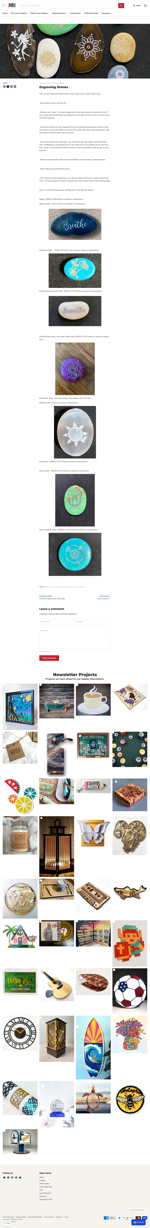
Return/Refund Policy (35, 1217)
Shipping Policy (21, 1217)
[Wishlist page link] (3, 5)
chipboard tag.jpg (20, 748)
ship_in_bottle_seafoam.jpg (56, 701)
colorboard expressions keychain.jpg (93, 786)
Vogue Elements (59, 13)
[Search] (121, 5)
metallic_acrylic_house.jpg (20, 935)
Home (5, 13)
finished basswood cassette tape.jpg (93, 895)
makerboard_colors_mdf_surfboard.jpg (93, 1048)
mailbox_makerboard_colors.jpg (20, 1142)
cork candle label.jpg (20, 835)
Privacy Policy (49, 1217)
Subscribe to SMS (45, 1199)
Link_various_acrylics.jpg (129, 943)
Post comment (49, 658)
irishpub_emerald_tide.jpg (20, 981)
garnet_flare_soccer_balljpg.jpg (129, 991)
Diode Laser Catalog (39, 13)
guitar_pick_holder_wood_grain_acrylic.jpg (56, 984)
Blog (47, 587)
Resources (106, 13)
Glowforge (65, 587)
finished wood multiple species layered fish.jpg (129, 892)
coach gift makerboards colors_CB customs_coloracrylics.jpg (93, 746)
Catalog (42, 1180)
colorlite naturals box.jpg (129, 795)
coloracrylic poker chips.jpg (129, 749)
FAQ (41, 1190)
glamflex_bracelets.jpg (20, 1098)
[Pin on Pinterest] (15, 86)
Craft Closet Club (91, 13)
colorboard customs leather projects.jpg (56, 791)
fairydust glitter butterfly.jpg (93, 832)
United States (136, 1210)
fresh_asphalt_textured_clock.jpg (20, 1033)
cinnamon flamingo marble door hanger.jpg (56, 754)
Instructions (80, 587)
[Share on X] (8, 86)
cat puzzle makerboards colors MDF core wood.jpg (129, 697)
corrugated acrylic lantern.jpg (56, 846)
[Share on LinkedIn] (11, 86)
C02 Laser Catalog (19, 13)
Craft (51, 587)
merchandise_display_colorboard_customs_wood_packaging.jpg (93, 933)
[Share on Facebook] (4, 86)
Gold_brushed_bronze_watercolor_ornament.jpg (93, 1097)
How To (72, 587)
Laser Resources (45, 1193)
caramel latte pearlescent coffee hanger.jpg (93, 700)
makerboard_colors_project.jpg (20, 707)
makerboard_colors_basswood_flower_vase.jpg (129, 1034)
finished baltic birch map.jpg (20, 899)
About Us (42, 1196)
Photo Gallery (44, 1184)
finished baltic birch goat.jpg (129, 835)
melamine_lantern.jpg (56, 1039)
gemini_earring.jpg (93, 981)
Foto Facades (75, 13)
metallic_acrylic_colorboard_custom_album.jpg (56, 933)
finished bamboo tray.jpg (56, 889)
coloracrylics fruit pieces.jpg (20, 796)
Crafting (57, 587)
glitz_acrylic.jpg (56, 1104)
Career (66, 1217)
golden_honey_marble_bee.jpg (129, 1098)
